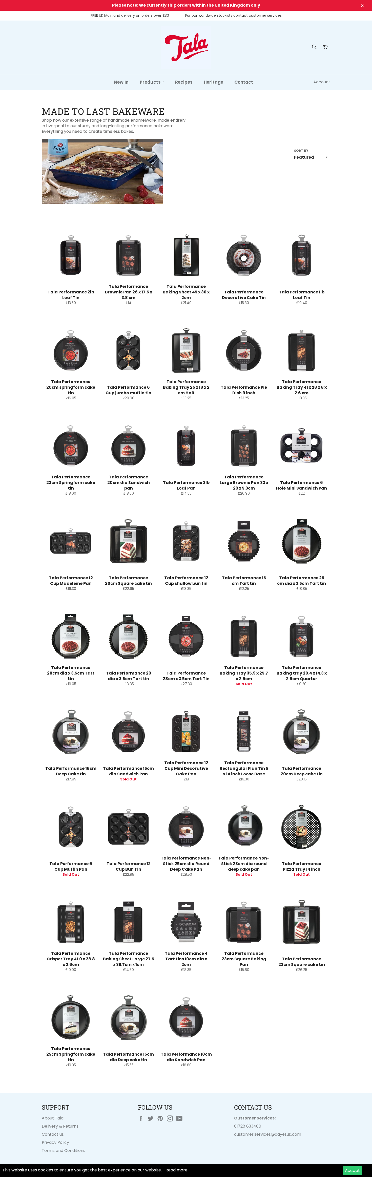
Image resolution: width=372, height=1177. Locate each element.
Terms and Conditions (63, 1150)
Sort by (301, 151)
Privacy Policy (55, 1142)
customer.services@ (254, 1134)
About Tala (53, 1118)
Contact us (53, 1134)
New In (121, 82)
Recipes (184, 82)
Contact (243, 82)
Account (321, 82)
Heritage (213, 82)
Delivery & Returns (60, 1126)
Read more (177, 1170)
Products (151, 82)
